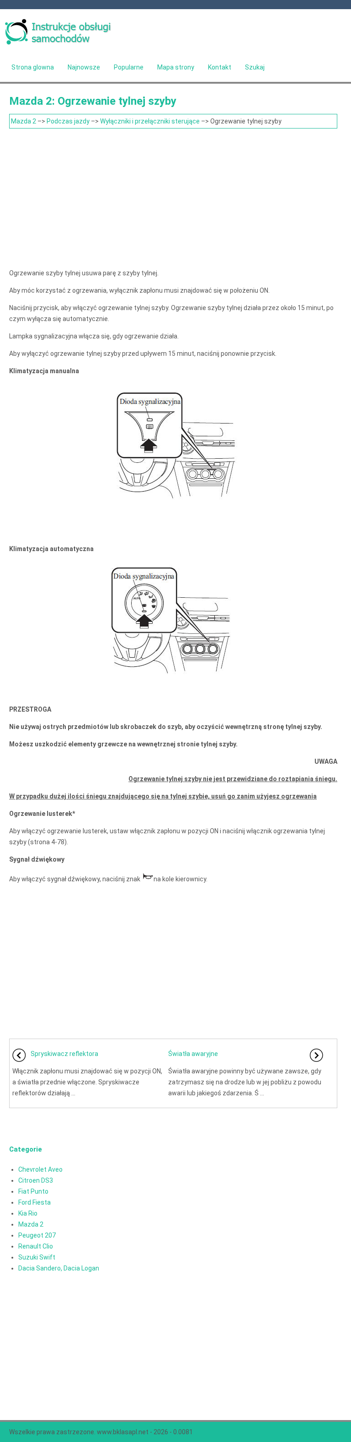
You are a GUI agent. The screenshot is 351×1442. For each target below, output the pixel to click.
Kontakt (219, 67)
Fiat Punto (33, 1191)
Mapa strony (175, 67)
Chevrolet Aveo (40, 1169)
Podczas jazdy (68, 121)
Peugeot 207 (37, 1235)
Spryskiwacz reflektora (64, 1053)
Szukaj (255, 67)
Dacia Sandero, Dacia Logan (58, 1268)
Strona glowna (32, 67)
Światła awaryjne (193, 1053)
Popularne (129, 67)
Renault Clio (35, 1246)
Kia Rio (27, 1213)
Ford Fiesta (34, 1202)
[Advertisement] (173, 197)
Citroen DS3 (35, 1180)
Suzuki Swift (36, 1257)
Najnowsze (84, 67)
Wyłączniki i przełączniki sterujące (150, 121)
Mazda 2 (23, 121)
